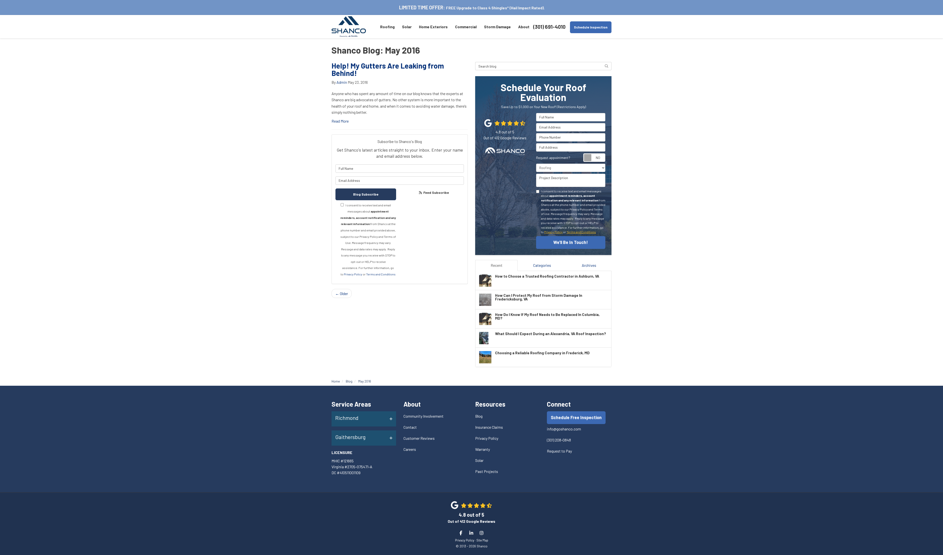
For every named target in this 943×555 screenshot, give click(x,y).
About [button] (523, 26)
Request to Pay (559, 451)
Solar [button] (407, 26)
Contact (410, 427)
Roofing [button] (387, 26)
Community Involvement (423, 416)
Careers (409, 449)
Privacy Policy (353, 274)
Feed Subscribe (436, 192)
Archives (589, 265)
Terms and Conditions (381, 274)
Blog (479, 416)
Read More (340, 121)
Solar (479, 460)
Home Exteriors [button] (433, 26)
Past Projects (486, 471)
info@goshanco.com (564, 429)
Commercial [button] (466, 26)
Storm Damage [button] (497, 26)
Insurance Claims (489, 427)
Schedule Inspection (591, 27)
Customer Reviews (419, 438)
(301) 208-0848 (559, 440)
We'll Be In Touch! (570, 242)
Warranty (482, 449)
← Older (341, 293)
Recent (496, 265)
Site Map (482, 540)
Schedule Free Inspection (576, 417)
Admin (341, 82)
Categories (542, 265)
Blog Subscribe (365, 194)
